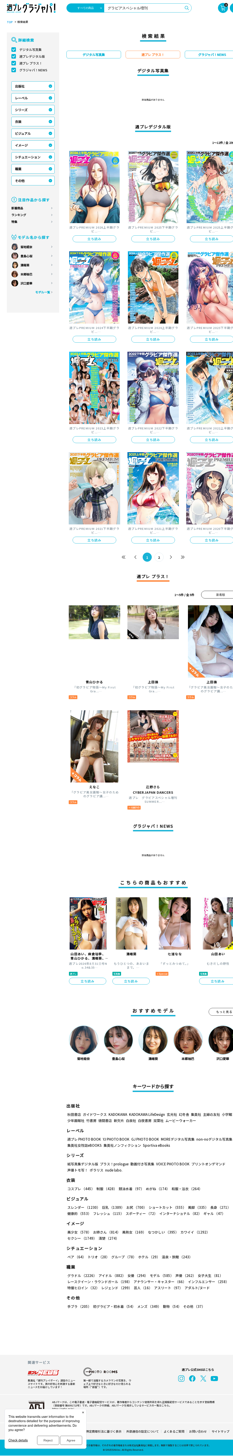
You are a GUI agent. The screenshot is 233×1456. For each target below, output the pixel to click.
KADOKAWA (118, 1114)
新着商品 (17, 208)
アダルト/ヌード (197, 1287)
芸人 (143, 1287)
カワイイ (195, 1232)
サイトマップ (220, 1431)
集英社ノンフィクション (122, 1145)
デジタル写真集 (30, 49)
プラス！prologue (114, 1164)
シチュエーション (28, 157)
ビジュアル (23, 133)
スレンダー (83, 1207)
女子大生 (210, 1275)
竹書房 (91, 1120)
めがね (158, 1188)
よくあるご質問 (174, 1431)
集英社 (196, 1114)
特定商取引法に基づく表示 (104, 1431)
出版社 (20, 86)
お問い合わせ (198, 1431)
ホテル (149, 1256)
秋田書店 (74, 1114)
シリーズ (21, 109)
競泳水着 (131, 1188)
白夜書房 (145, 1120)
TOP (10, 22)
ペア (76, 1256)
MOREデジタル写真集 (178, 1139)
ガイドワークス (95, 1114)
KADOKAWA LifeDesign (147, 1114)
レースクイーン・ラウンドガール (99, 1281)
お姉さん (106, 1232)
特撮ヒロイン (83, 1287)
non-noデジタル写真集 (214, 1139)
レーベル (21, 98)
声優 (185, 1275)
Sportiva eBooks (156, 1145)
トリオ (98, 1256)
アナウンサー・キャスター (160, 1281)
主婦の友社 (211, 1114)
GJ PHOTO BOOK (145, 1139)
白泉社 (131, 1120)
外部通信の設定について (142, 1431)
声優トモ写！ (77, 1170)
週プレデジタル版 (32, 56)
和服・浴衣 (187, 1188)
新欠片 (119, 1120)
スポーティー (141, 1213)
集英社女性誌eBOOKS (84, 1145)
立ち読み (94, 239)
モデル (162, 1275)
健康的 (79, 1213)
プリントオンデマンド (208, 1164)
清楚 (109, 1238)
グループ (123, 1256)
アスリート (168, 1287)
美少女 (79, 1232)
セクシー (82, 1238)
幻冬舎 (184, 1114)
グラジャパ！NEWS (33, 70)
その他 (20, 180)
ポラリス (96, 1170)
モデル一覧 (42, 292)
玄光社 (172, 1114)
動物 (172, 1306)
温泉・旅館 (177, 1256)
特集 (14, 221)
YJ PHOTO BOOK (116, 1139)
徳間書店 (105, 1120)
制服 (106, 1188)
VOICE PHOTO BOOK (173, 1164)
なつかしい (163, 1232)
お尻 (136, 1207)
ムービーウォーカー (180, 1120)
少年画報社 (75, 1120)
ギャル (214, 1213)
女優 (137, 1275)
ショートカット (167, 1207)
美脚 (198, 1207)
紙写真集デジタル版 (82, 1164)
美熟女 (134, 1232)
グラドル (82, 1275)
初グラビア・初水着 (114, 1306)
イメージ (21, 145)
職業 (18, 169)
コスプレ (81, 1188)
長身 (220, 1207)
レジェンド (116, 1287)
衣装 (18, 121)
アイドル (112, 1275)
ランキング (18, 215)
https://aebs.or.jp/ (63, 1408)
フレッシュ (108, 1213)
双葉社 (158, 1120)
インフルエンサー (208, 1281)
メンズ (149, 1306)
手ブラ (79, 1306)
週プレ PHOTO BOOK (84, 1139)
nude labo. (113, 1170)
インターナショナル (180, 1213)
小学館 (227, 1114)
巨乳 (113, 1207)
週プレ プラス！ (30, 63)
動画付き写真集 (142, 1164)
